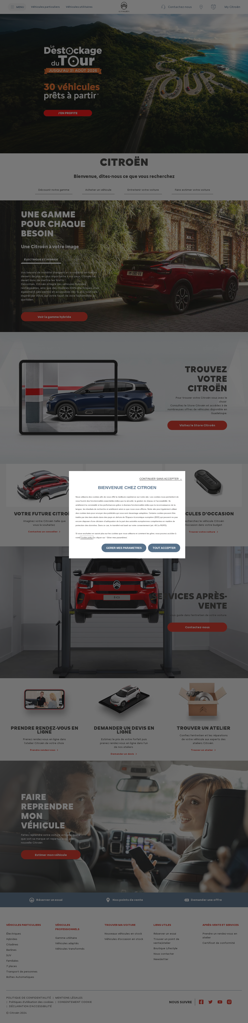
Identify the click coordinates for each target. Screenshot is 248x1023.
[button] (161, 478)
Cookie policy (87, 537)
